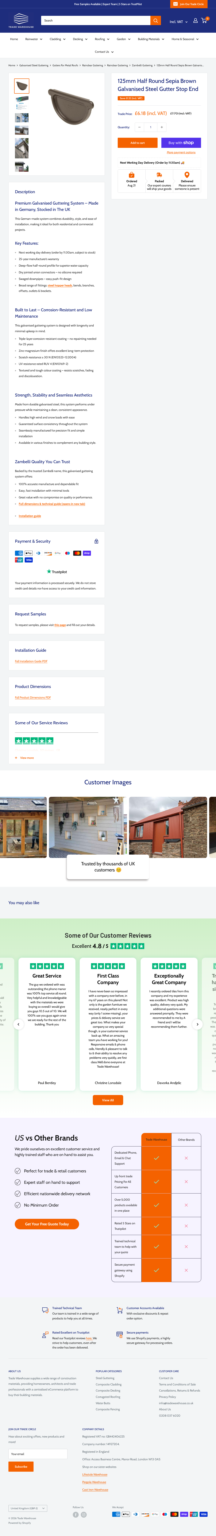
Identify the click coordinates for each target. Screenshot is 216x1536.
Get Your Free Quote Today (47, 1224)
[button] (18, 1024)
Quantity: (124, 127)
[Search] (155, 20)
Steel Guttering (105, 1378)
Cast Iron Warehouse (95, 1489)
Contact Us (102, 52)
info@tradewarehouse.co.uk (176, 1403)
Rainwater (31, 39)
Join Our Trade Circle (192, 4)
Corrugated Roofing (108, 1397)
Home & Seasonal (183, 39)
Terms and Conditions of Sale (177, 1384)
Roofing (100, 39)
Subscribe (21, 1467)
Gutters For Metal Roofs (65, 65)
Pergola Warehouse (94, 1482)
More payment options (181, 152)
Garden (121, 39)
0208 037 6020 (169, 1415)
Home (14, 39)
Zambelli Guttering (142, 65)
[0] (204, 20)
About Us (165, 1409)
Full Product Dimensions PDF (33, 697)
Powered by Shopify (19, 1522)
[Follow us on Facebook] (76, 1515)
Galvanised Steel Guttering (33, 65)
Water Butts (103, 1403)
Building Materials (149, 39)
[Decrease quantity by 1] (139, 127)
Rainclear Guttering (92, 65)
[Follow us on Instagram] (84, 1515)
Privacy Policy (167, 1397)
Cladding (55, 39)
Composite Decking (108, 1390)
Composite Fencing (108, 1409)
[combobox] (95, 20)
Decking (78, 39)
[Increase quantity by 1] (161, 127)
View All (108, 1100)
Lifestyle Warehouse (94, 1474)
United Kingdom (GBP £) (24, 1508)
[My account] (195, 20)
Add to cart (138, 143)
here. (89, 1338)
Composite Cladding (109, 1384)
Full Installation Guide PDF (31, 661)
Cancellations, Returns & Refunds (179, 1390)
